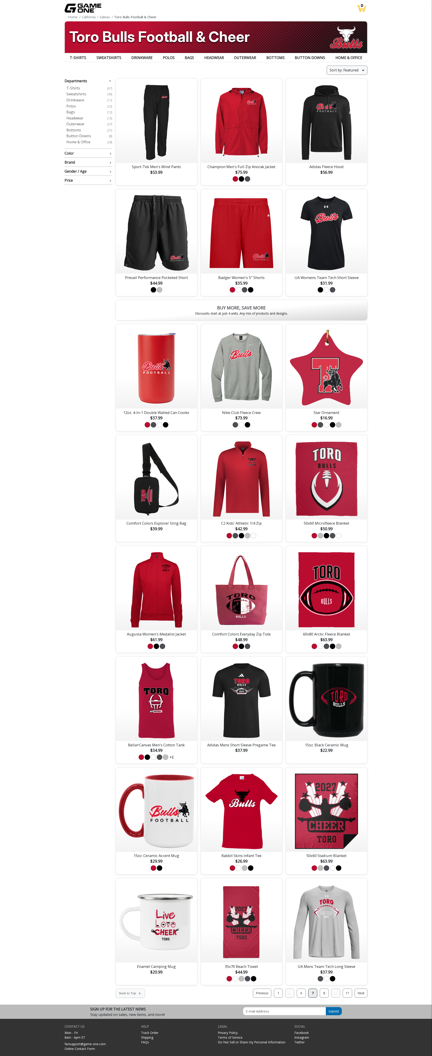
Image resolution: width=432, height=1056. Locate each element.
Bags (189, 57)
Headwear (214, 57)
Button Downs (310, 57)
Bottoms (275, 57)
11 (347, 993)
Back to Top (130, 993)
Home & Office (348, 57)
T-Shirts (78, 57)
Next (361, 993)
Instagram (301, 1037)
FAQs (145, 1042)
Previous (262, 993)
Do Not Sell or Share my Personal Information (251, 1042)
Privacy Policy (228, 1033)
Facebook (301, 1033)
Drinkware (142, 57)
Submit (333, 1011)
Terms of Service (230, 1037)
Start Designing (156, 154)
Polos (169, 57)
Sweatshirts (109, 57)
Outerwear (245, 57)
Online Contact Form (80, 1049)
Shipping (147, 1037)
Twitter (299, 1042)
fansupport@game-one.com (85, 1044)
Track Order (149, 1033)
